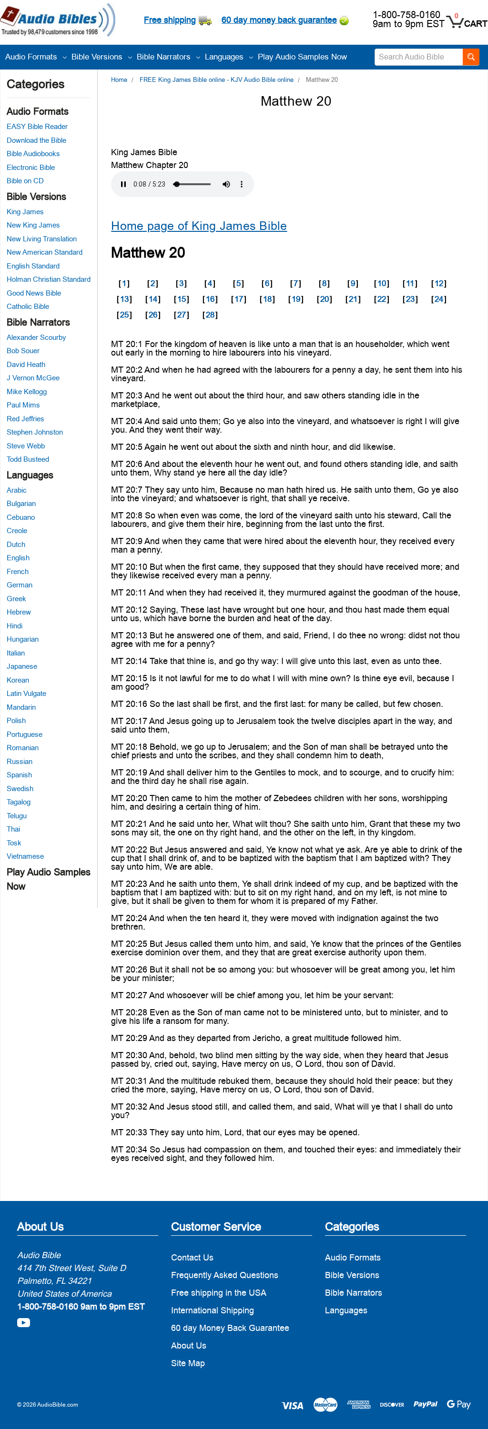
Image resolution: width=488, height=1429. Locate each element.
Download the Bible (36, 140)
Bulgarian (21, 503)
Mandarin (21, 707)
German (19, 585)
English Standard (33, 266)
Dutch (16, 544)
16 (210, 299)
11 (410, 283)
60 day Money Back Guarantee (230, 1328)
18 (267, 299)
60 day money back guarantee (279, 20)
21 (353, 299)
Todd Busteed (28, 459)
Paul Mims (23, 405)
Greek (16, 599)
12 (439, 283)
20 (324, 299)
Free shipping (170, 20)
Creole (17, 531)
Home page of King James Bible (199, 226)
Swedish (20, 789)
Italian (16, 653)
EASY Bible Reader (37, 126)
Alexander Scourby (36, 337)
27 (181, 314)
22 (381, 299)
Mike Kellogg (27, 392)
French (18, 571)
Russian (19, 761)
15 (181, 299)
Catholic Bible (28, 306)
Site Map (188, 1363)
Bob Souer (23, 351)
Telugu (17, 816)
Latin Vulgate (26, 693)
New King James (33, 225)
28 (210, 314)
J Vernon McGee (33, 378)
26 (153, 314)
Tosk (14, 843)
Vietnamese (25, 856)
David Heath (26, 364)
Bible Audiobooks (33, 154)
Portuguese (24, 734)
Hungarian (23, 639)
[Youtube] (23, 1322)
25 (124, 314)
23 (410, 299)
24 (439, 299)
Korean (18, 680)
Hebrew (19, 612)
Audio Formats (32, 56)
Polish (16, 720)
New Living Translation (42, 239)
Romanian (23, 748)
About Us (188, 1345)
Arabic (17, 490)
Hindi (14, 626)
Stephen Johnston (35, 432)
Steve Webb (26, 446)
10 (381, 283)
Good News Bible (34, 293)
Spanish (19, 775)
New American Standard (44, 252)
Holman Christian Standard (49, 279)
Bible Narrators (165, 56)
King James (25, 212)
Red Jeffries (25, 419)
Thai (13, 829)
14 (153, 299)
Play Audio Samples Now (302, 56)
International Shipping (212, 1310)
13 (124, 299)
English (18, 558)
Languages (225, 56)
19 (296, 299)
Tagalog (18, 802)
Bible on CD (25, 181)
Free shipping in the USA (218, 1293)
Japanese (22, 666)
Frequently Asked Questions (224, 1275)
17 (238, 299)
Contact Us (192, 1257)
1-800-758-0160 (406, 14)
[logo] (57, 21)
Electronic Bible (31, 167)
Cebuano (21, 517)
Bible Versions (98, 56)
